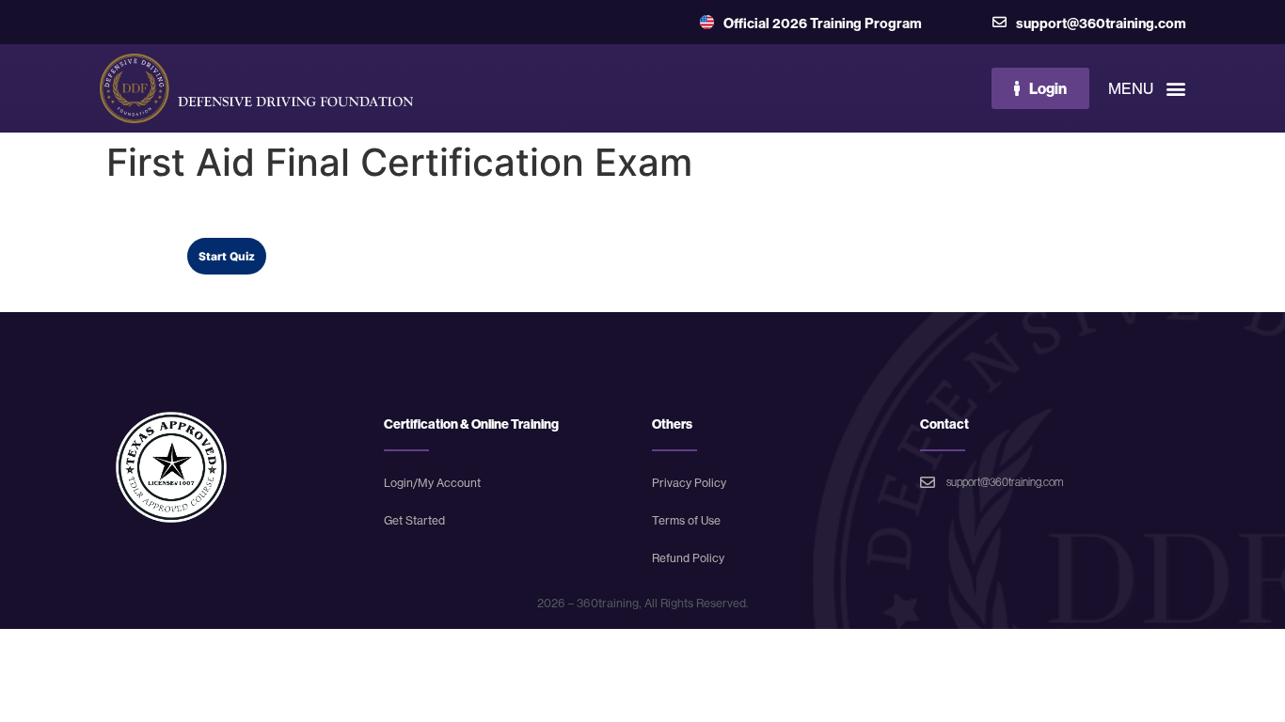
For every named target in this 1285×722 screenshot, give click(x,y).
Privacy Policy (689, 483)
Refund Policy (688, 558)
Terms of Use (686, 520)
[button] (914, 88)
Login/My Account (432, 483)
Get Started (414, 520)
